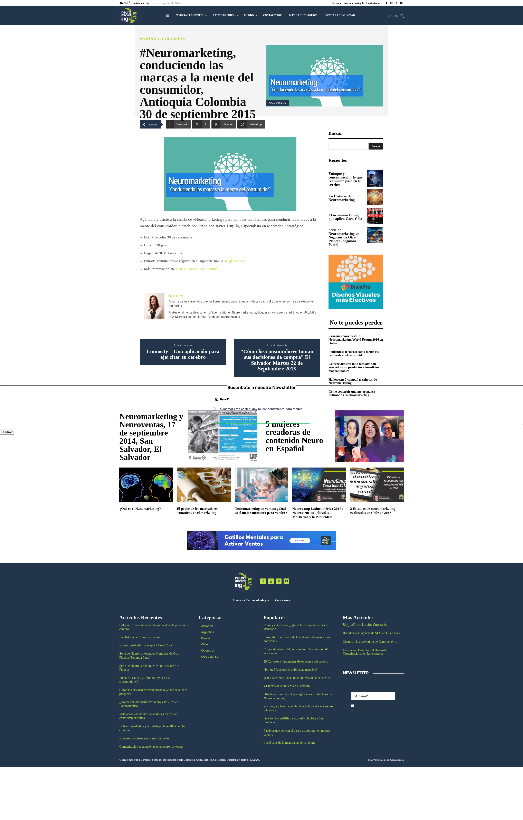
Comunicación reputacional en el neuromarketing (151, 746)
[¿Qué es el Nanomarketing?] (146, 485)
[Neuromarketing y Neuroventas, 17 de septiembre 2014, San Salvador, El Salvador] (222, 436)
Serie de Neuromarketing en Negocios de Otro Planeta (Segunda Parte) (344, 237)
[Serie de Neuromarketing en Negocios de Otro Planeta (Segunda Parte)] (375, 235)
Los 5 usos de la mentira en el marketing (289, 742)
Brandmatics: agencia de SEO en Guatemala (372, 633)
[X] (396, 3)
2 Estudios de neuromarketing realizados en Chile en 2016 (372, 511)
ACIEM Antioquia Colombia (196, 269)
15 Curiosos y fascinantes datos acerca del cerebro (296, 661)
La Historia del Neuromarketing (342, 198)
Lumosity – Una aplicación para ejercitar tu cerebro (183, 354)
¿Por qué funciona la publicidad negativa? (290, 669)
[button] (395, 16)
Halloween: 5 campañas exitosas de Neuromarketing (353, 381)
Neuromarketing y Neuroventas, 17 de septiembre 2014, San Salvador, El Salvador (151, 437)
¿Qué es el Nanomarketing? (140, 509)
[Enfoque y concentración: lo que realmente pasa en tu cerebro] (375, 178)
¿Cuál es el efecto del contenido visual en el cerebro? (298, 677)
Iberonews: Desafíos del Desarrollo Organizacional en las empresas (365, 651)
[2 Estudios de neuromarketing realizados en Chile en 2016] (377, 485)
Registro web (235, 261)
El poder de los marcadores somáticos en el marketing (197, 511)
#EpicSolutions (397, 760)
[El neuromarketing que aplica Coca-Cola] (375, 216)
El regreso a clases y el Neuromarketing (144, 738)
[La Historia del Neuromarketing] (375, 197)
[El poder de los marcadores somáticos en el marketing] (203, 485)
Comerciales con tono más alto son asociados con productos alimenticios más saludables (354, 367)
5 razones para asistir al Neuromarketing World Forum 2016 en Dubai (356, 339)
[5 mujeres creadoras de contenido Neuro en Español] (369, 436)
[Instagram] (391, 3)
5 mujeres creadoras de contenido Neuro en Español (294, 436)
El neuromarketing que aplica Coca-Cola (345, 217)
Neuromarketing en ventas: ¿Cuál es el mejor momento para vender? (261, 511)
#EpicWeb (373, 760)
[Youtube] (401, 3)
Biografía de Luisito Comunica (366, 624)
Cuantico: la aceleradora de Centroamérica (370, 641)
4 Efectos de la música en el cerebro (287, 686)
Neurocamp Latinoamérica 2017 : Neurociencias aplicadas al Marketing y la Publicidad (317, 513)
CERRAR (7, 432)
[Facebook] (386, 3)
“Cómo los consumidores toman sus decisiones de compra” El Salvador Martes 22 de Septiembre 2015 (277, 360)
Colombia (173, 39)
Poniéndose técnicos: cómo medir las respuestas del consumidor (354, 353)
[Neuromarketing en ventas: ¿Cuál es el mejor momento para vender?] (261, 485)
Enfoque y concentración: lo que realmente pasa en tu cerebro (345, 179)
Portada (149, 39)
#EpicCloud (383, 760)
